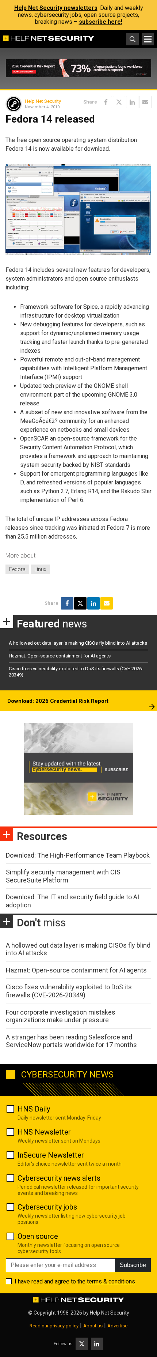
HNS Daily (34, 1109)
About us (93, 1325)
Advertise (117, 1325)
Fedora (17, 569)
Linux (40, 569)
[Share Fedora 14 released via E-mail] (145, 102)
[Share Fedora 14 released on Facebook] (106, 102)
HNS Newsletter (44, 1132)
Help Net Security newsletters (55, 7)
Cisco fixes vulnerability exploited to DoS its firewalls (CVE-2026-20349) (69, 991)
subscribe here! (100, 21)
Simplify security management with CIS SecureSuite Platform (63, 876)
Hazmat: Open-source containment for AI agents (60, 656)
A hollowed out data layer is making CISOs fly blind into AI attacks (78, 643)
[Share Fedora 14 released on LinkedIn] (132, 102)
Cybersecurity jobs (47, 1207)
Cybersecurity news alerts (59, 1178)
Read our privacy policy (54, 1325)
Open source (38, 1236)
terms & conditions (111, 1281)
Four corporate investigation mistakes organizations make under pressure (60, 1016)
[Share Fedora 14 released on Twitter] (119, 102)
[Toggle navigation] (148, 39)
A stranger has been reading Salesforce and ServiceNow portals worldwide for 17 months (71, 1041)
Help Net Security (43, 101)
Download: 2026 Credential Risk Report (57, 701)
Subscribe (133, 1265)
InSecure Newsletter (51, 1155)
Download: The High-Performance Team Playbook (78, 855)
